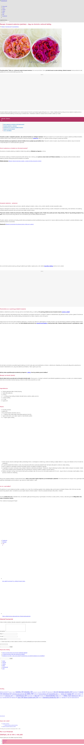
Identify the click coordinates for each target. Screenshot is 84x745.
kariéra (36, 693)
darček (44, 692)
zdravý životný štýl (30, 697)
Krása (3, 661)
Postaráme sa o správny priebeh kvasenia (13, 127)
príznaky (43, 695)
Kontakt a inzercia (5, 723)
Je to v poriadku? (7, 130)
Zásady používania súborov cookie (9, 726)
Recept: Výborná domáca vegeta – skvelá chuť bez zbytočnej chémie (25, 161)
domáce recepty (65, 692)
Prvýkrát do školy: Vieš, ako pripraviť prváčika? (13, 654)
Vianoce (14, 697)
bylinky (20, 692)
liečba (64, 693)
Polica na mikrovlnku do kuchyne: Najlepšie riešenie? (14, 652)
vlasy (20, 697)
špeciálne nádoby (48, 266)
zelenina (40, 697)
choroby (28, 692)
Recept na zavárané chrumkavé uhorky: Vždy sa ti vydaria (20, 224)
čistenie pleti (75, 697)
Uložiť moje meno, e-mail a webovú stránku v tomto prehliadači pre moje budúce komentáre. (23, 641)
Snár (3, 668)
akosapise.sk (2, 715)
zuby (60, 697)
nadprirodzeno (78, 693)
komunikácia (44, 693)
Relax (3, 665)
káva (59, 693)
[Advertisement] (42, 92)
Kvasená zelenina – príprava (10, 126)
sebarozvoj (76, 695)
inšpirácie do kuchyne (19, 693)
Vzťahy (4, 664)
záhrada (64, 697)
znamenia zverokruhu (51, 697)
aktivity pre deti (4, 692)
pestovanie (30, 695)
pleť (37, 695)
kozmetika (53, 693)
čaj (69, 697)
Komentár (2, 631)
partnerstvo (21, 695)
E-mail (2, 636)
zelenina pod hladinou (42, 323)
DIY (56, 692)
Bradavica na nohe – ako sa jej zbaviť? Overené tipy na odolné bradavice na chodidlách (23, 655)
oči (14, 695)
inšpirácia (7, 694)
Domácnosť (4, 15)
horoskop (76, 692)
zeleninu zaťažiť (66, 312)
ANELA (3, 26)
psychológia (52, 695)
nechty (2, 695)
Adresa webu (3, 639)
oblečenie (9, 695)
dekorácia (50, 692)
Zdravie (4, 662)
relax (67, 695)
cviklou (29, 372)
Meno (1, 633)
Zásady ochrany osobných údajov (11, 725)
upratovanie (7, 697)
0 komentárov (15, 26)
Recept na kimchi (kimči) (9, 129)
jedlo (30, 694)
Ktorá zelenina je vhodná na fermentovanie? (13, 124)
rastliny (61, 695)
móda (70, 694)
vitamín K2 (35, 138)
